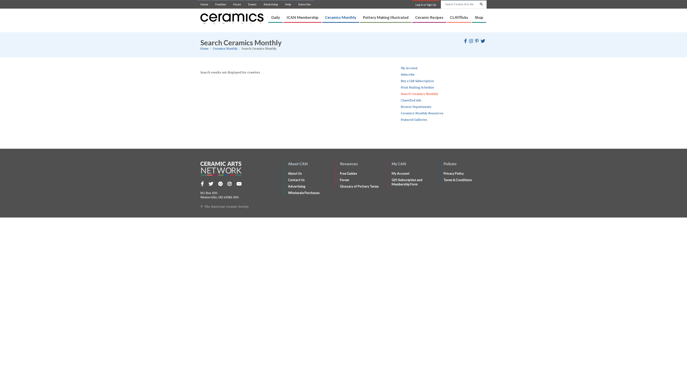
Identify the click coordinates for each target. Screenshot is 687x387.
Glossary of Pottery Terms (359, 186)
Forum (237, 4)
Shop (479, 17)
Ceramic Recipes (429, 17)
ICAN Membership (302, 17)
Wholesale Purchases (304, 193)
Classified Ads (411, 100)
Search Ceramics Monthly (419, 94)
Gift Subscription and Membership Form (407, 182)
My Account (409, 68)
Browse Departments (416, 107)
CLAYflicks (459, 17)
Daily (275, 17)
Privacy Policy (454, 173)
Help (288, 4)
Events (252, 4)
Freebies (220, 4)
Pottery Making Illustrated (385, 17)
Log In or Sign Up (425, 4)
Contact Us (296, 180)
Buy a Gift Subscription (417, 81)
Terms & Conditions (458, 180)
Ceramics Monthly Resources (422, 113)
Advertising (271, 4)
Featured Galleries (414, 119)
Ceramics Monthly (340, 17)
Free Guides (348, 173)
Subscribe (304, 4)
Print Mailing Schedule (417, 87)
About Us (295, 173)
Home (204, 4)
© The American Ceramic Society (224, 206)
